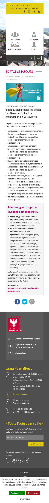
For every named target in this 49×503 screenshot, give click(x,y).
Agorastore (20, 353)
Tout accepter (17, 493)
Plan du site (24, 472)
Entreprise (34, 39)
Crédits (24, 476)
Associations (15, 39)
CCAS (33, 49)
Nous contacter (32, 8)
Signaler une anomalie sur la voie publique (25, 346)
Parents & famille (15, 49)
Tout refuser (33, 493)
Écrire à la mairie (20, 394)
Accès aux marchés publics (27, 338)
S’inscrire (37, 444)
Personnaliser (24, 499)
